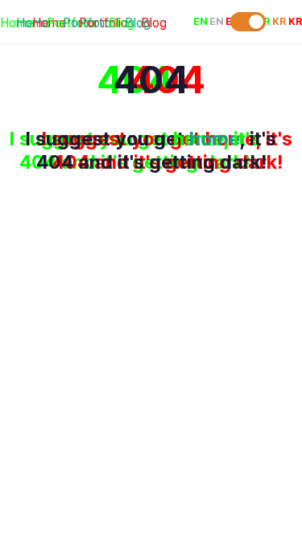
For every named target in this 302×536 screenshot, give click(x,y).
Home (33, 23)
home (214, 138)
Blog (138, 23)
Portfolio (87, 23)
